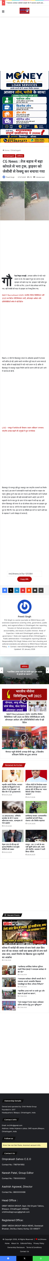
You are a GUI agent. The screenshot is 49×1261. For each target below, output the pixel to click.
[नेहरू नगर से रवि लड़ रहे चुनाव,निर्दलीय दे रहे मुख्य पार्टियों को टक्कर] (12, 836)
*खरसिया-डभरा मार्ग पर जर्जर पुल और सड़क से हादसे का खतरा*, (25, 3)
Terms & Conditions (34, 1247)
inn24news (42, 1239)
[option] (24, 670)
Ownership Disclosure (16, 1247)
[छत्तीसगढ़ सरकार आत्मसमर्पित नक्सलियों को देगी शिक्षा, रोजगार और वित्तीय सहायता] (36, 807)
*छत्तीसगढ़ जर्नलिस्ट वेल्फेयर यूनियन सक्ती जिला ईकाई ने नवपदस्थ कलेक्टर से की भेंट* (32, 969)
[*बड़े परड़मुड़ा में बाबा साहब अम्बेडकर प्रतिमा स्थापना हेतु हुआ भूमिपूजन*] (9, 1005)
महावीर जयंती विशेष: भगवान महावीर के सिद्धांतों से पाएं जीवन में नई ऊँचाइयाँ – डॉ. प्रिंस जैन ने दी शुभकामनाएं (12, 788)
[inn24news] (24, 11)
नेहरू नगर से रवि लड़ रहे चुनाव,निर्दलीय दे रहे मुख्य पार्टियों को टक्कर (10, 846)
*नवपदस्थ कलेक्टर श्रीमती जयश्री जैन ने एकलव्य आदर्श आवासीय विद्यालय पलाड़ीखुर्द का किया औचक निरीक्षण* (32, 981)
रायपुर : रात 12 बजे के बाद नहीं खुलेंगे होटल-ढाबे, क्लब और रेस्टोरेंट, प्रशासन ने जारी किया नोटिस (35, 848)
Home (6, 150)
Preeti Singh (10, 177)
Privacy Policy (39, 1243)
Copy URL (24, 579)
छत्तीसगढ (20, 156)
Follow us (8, 1138)
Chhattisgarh (16, 150)
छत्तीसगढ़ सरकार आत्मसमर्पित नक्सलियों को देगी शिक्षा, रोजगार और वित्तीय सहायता (36, 818)
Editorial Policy (26, 1243)
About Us (15, 1243)
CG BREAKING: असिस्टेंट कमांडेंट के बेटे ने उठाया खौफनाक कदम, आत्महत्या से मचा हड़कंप (12, 819)
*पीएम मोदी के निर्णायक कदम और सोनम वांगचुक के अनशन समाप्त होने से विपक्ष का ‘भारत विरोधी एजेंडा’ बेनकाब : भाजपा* (36, 789)
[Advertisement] (24, 43)
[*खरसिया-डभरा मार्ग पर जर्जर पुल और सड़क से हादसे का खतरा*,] (9, 994)
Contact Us (24, 1251)
